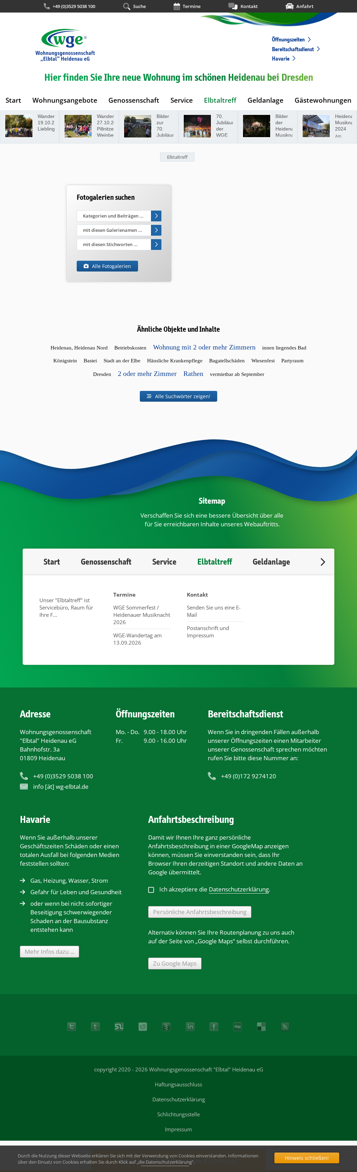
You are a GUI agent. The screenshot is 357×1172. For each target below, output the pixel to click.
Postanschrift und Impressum (208, 631)
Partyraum (292, 360)
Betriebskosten (130, 348)
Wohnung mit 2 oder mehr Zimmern (204, 347)
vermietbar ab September (237, 374)
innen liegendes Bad (284, 348)
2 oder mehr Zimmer (147, 373)
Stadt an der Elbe (122, 360)
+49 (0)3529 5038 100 (74, 6)
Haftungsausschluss (178, 1084)
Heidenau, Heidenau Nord (79, 348)
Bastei (90, 360)
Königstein (65, 360)
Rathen (193, 373)
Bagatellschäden (227, 360)
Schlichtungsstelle (178, 1114)
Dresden (102, 374)
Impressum (178, 1129)
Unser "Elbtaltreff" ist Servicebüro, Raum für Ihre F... (66, 607)
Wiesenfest (263, 360)
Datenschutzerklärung (178, 1099)
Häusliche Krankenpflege (175, 360)
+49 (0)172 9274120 (248, 776)
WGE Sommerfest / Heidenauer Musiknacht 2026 (141, 615)
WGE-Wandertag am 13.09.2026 (137, 639)
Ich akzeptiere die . (214, 889)
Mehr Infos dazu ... (49, 951)
